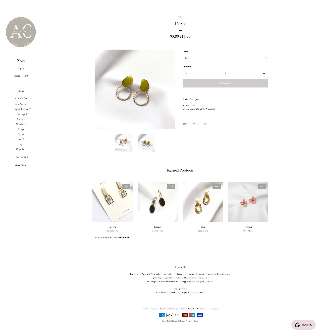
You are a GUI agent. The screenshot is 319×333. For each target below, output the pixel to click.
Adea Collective (179, 321)
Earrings (21, 114)
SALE (21, 139)
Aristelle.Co (21, 98)
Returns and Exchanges (169, 308)
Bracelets (20, 119)
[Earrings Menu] (26, 114)
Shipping (154, 308)
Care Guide (201, 308)
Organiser (21, 149)
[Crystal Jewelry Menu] (30, 109)
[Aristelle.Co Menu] (28, 98)
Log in (21, 68)
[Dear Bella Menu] (27, 157)
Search (145, 308)
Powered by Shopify (192, 321)
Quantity (187, 66)
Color (185, 51)
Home (21, 90)
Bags (21, 144)
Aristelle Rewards (187, 308)
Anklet (20, 134)
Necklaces (21, 124)
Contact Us (213, 308)
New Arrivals (20, 104)
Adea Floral (20, 164)
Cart (22, 60)
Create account (20, 75)
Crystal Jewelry (20, 109)
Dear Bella (21, 157)
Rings (21, 129)
